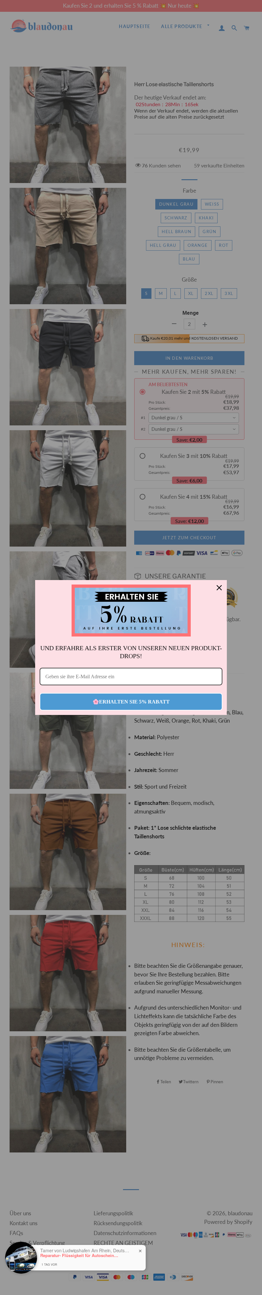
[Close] (219, 587)
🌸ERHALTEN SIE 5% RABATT (131, 701)
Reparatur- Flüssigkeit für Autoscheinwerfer (80, 1255)
